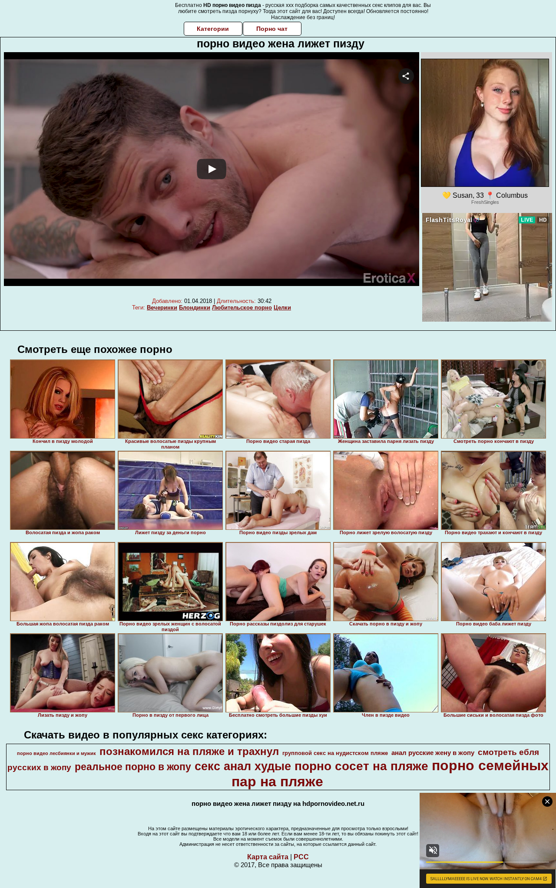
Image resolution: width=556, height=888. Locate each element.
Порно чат (272, 28)
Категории (213, 28)
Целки (282, 307)
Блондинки (194, 307)
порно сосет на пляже (361, 766)
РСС (301, 857)
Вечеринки (162, 307)
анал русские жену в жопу (432, 752)
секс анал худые (243, 766)
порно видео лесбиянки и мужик (56, 753)
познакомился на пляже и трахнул (189, 751)
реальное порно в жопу (133, 766)
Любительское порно (242, 307)
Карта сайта (267, 857)
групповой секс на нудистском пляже (335, 753)
